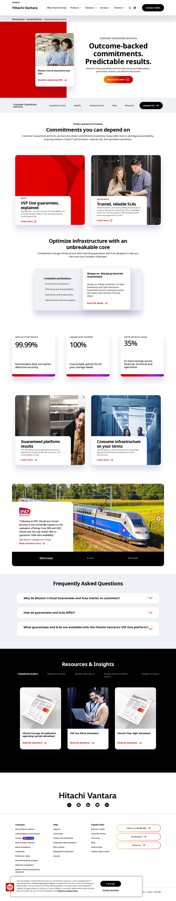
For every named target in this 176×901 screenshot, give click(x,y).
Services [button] (104, 7)
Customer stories (98, 833)
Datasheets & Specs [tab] (28, 673)
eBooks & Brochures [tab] (85, 673)
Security (56, 856)
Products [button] (74, 7)
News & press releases (24, 842)
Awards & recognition (24, 865)
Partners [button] (118, 7)
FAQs (114, 105)
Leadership (20, 851)
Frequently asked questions (65, 842)
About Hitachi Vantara (24, 829)
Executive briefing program (26, 860)
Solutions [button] (89, 7)
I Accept (110, 884)
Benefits (77, 105)
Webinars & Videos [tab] (56, 673)
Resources (129, 105)
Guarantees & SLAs (57, 105)
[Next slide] (158, 518)
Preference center (22, 856)
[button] (129, 8)
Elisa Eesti (133, 558)
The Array (95, 838)
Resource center (98, 829)
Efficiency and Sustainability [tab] (59, 289)
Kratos (90, 558)
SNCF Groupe (46, 558)
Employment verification (63, 851)
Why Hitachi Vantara (57, 7)
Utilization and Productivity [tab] (59, 294)
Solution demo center (100, 851)
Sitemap (157, 892)
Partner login (96, 847)
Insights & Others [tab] (150, 673)
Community (58, 833)
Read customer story (30, 543)
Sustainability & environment (27, 833)
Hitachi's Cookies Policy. (67, 891)
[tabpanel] (107, 288)
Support (56, 829)
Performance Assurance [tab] (57, 283)
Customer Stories (96, 105)
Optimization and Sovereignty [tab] (60, 300)
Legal (149, 892)
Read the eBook (95, 303)
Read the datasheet (32, 743)
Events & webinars (23, 847)
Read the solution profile (50, 80)
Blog (93, 842)
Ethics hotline (58, 847)
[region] (76, 886)
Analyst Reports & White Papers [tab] (116, 675)
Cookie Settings (110, 890)
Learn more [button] (27, 221)
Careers (18, 838)
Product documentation (63, 838)
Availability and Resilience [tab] (58, 278)
